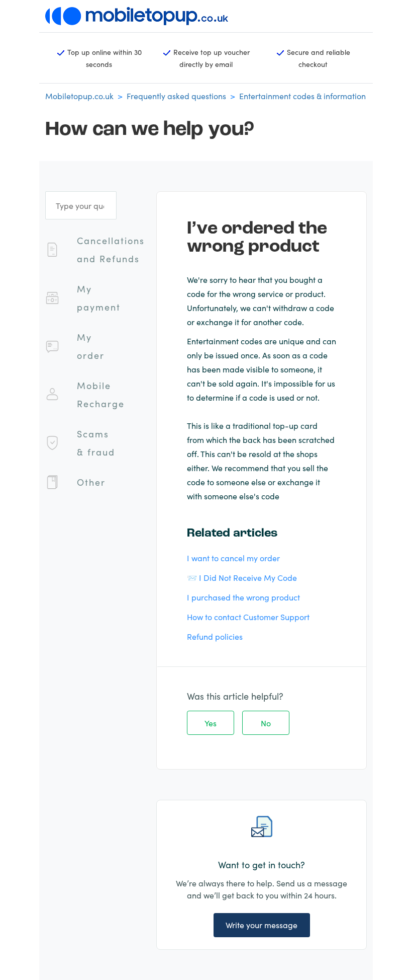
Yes (210, 722)
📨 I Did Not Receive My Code (242, 577)
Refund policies (215, 636)
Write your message (261, 924)
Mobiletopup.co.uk (79, 95)
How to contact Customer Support (248, 616)
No (266, 722)
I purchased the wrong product (243, 596)
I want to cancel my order (233, 557)
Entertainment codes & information (302, 95)
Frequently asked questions (176, 95)
